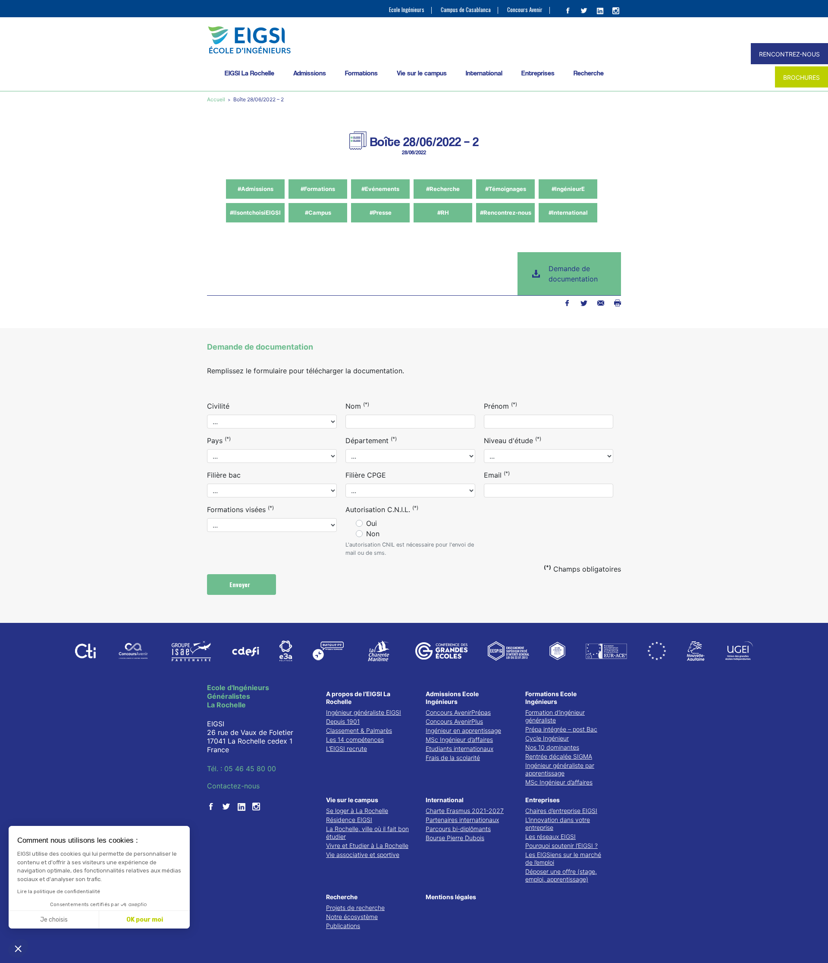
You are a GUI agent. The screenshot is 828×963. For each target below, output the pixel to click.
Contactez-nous (233, 786)
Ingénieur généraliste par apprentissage (559, 769)
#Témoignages (505, 188)
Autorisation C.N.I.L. (381, 509)
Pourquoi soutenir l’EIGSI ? (561, 845)
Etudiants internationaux (459, 748)
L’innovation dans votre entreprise (557, 823)
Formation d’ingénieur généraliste (555, 716)
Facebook (567, 303)
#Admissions (255, 188)
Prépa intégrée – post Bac (561, 729)
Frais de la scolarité (453, 757)
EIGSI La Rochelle (249, 73)
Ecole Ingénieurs (406, 10)
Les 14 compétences (355, 739)
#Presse (381, 212)
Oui (371, 523)
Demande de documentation (573, 273)
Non (373, 533)
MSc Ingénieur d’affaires (459, 739)
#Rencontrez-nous (505, 212)
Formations (361, 73)
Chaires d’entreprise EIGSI (561, 810)
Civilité (218, 406)
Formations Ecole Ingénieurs (551, 697)
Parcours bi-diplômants (458, 828)
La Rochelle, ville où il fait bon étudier (367, 832)
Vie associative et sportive (362, 854)
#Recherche (443, 188)
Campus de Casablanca (466, 10)
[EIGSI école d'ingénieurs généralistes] (414, 40)
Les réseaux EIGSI (550, 836)
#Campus (318, 212)
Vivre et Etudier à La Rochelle (367, 845)
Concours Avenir (525, 10)
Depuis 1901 (343, 721)
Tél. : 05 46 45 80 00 (241, 768)
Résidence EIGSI (349, 819)
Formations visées (240, 509)
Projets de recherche (355, 907)
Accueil (216, 99)
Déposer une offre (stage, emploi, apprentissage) (561, 875)
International (484, 73)
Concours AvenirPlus (454, 721)
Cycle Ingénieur (547, 738)
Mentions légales (451, 896)
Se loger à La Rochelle (357, 810)
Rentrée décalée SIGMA (558, 756)
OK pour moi (144, 919)
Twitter (583, 303)
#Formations (318, 188)
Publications (343, 925)
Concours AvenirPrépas (458, 712)
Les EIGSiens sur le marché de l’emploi (563, 858)
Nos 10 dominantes (552, 747)
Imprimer (617, 303)
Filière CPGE (365, 475)
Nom (357, 405)
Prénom (500, 405)
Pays (219, 440)
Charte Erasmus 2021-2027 (465, 810)
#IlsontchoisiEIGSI (255, 212)
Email (497, 474)
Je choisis (54, 919)
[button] (18, 948)
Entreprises (538, 73)
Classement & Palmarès (359, 730)
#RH (443, 212)
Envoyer (240, 584)
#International (568, 212)
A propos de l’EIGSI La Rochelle (358, 697)
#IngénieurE (568, 188)
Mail (600, 303)
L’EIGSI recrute (346, 748)
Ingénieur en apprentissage (463, 730)
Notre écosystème (352, 916)
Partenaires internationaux (462, 819)
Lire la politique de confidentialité (58, 891)
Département (371, 440)
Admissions (309, 73)
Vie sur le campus (422, 73)
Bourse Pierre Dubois (455, 837)
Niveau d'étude (512, 440)
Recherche (589, 73)
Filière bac (224, 475)
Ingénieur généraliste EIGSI (363, 712)
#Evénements (380, 188)
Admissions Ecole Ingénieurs (452, 697)
